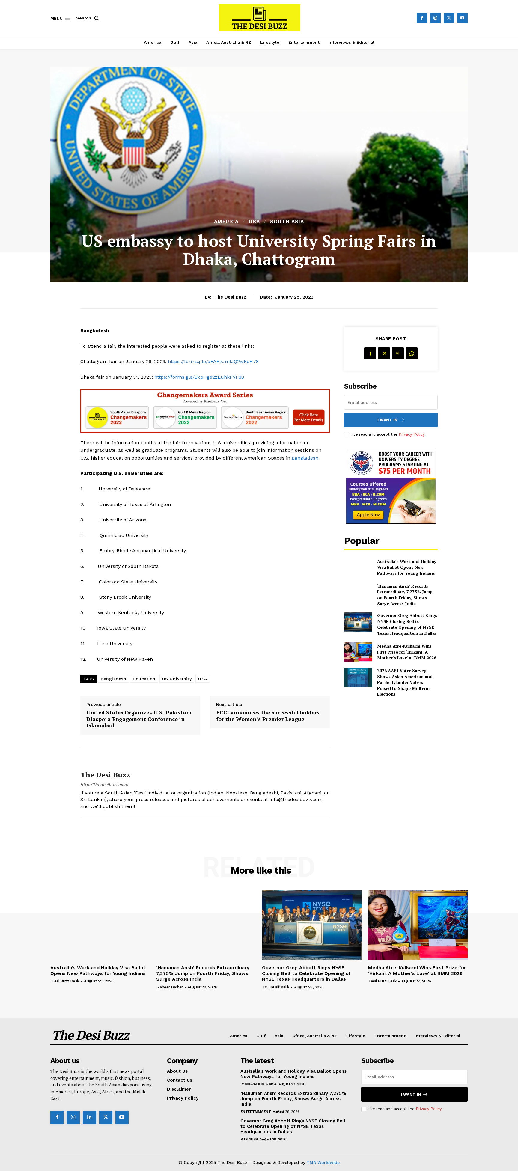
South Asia (287, 221)
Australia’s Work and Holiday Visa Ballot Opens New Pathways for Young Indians (406, 567)
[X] (449, 18)
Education (144, 678)
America (226, 221)
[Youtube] (462, 18)
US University (177, 678)
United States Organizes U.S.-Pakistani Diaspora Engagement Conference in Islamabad (139, 719)
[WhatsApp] (412, 353)
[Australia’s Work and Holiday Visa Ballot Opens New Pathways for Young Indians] (358, 567)
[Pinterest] (398, 353)
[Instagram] (435, 18)
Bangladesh (305, 458)
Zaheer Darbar (170, 987)
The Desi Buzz (230, 297)
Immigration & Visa (258, 1084)
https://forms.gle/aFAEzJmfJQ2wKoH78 (213, 361)
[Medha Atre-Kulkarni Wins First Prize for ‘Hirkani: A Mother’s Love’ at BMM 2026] (358, 652)
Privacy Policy (411, 434)
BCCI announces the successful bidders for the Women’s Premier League (268, 715)
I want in (387, 420)
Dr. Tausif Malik (276, 987)
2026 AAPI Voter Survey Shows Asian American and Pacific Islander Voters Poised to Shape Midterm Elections (405, 682)
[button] (88, 18)
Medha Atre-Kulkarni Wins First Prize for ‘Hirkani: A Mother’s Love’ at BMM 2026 (406, 651)
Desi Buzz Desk (65, 981)
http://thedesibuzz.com (104, 784)
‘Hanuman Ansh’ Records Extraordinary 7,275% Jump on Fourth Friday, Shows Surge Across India (405, 594)
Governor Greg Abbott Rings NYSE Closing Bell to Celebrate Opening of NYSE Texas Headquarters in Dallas (407, 624)
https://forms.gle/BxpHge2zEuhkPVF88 (199, 377)
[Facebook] (422, 18)
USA (254, 221)
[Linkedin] (89, 1117)
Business (249, 1139)
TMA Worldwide (323, 1162)
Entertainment (255, 1112)
